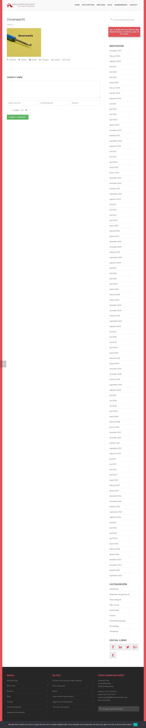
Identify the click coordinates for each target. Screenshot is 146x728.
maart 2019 (114, 353)
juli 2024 (113, 67)
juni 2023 (113, 109)
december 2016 (115, 496)
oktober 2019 (115, 316)
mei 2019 (113, 342)
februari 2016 (115, 549)
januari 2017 (114, 491)
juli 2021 (113, 204)
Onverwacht (16, 19)
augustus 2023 (115, 98)
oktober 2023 (115, 93)
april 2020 (113, 284)
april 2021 (113, 220)
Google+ (45, 60)
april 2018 (113, 411)
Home (77, 5)
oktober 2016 (115, 506)
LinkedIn (56, 60)
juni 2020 (113, 273)
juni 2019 (113, 337)
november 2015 (115, 565)
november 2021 (115, 183)
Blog (110, 5)
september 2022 (116, 141)
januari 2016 (114, 554)
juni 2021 (113, 210)
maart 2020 (114, 289)
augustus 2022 (115, 146)
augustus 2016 (115, 517)
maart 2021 (114, 226)
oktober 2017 (115, 443)
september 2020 (116, 257)
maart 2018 (114, 416)
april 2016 (113, 538)
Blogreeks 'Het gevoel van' (120, 594)
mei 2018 (113, 406)
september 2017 (116, 448)
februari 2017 (115, 485)
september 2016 (116, 512)
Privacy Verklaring (14, 707)
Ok (135, 724)
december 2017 (115, 432)
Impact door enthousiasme (62, 702)
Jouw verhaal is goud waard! (63, 696)
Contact (133, 5)
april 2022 (113, 162)
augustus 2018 (115, 390)
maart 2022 (114, 167)
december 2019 (115, 305)
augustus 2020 (115, 263)
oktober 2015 (115, 570)
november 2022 (115, 130)
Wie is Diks (101, 5)
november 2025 (115, 51)
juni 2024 (113, 72)
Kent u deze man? (58, 686)
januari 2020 (114, 300)
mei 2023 (113, 114)
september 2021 (116, 194)
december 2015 (115, 559)
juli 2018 (113, 395)
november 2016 (115, 501)
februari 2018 (115, 422)
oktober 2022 (115, 135)
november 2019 (115, 310)
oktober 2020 (115, 252)
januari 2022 (114, 173)
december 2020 (115, 241)
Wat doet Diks (88, 5)
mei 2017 (113, 469)
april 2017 (113, 475)
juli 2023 (113, 104)
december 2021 (115, 178)
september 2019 (116, 321)
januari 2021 (114, 236)
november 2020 (115, 247)
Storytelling (114, 626)
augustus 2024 (115, 61)
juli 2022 (113, 151)
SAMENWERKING (121, 5)
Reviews (10, 691)
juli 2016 (113, 522)
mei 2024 (113, 77)
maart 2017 (114, 480)
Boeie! (54, 691)
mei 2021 (113, 215)
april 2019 (113, 347)
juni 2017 (113, 464)
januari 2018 (114, 427)
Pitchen (112, 615)
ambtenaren (114, 589)
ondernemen (114, 610)
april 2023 (113, 120)
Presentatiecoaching (117, 621)
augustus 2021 (115, 199)
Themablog (114, 631)
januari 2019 (114, 363)
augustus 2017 (115, 453)
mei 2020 (113, 279)
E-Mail (67, 60)
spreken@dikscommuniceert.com (115, 697)
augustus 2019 (115, 326)
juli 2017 (113, 459)
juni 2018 (113, 400)
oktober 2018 (115, 379)
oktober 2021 (115, 188)
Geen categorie (115, 599)
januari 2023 (114, 125)
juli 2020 (113, 268)
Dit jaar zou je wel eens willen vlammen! (67, 680)
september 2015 (116, 575)
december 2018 (115, 369)
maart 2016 (114, 544)
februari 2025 (115, 56)
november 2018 (115, 374)
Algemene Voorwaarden (16, 712)
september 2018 (116, 385)
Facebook (12, 60)
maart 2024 (114, 82)
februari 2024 (115, 88)
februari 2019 (115, 358)
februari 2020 (115, 294)
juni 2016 (113, 528)
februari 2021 (115, 231)
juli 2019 (113, 332)
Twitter (24, 60)
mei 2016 (113, 533)
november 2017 (115, 438)
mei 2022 (113, 157)
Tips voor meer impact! (61, 707)
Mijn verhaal (114, 605)
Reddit (34, 60)
